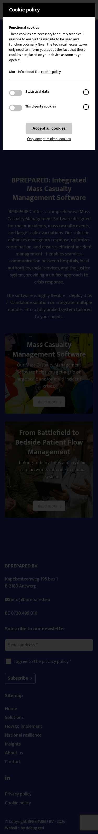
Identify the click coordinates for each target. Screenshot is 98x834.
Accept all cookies (49, 128)
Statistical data (37, 91)
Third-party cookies (40, 106)
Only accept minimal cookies (49, 139)
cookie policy (50, 72)
